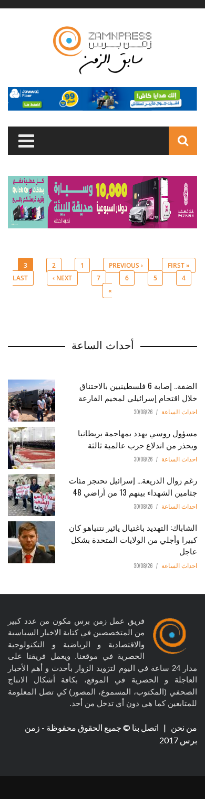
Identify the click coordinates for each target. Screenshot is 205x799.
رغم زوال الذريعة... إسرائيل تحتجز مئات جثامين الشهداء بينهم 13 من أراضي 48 (133, 486)
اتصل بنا (146, 727)
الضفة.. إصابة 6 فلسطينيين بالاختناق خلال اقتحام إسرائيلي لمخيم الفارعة (137, 391)
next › (62, 278)
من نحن (183, 727)
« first (179, 265)
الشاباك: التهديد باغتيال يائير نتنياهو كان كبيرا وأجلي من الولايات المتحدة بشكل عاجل (133, 538)
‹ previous (126, 265)
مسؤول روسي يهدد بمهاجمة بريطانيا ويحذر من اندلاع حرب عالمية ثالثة (137, 438)
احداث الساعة (179, 412)
